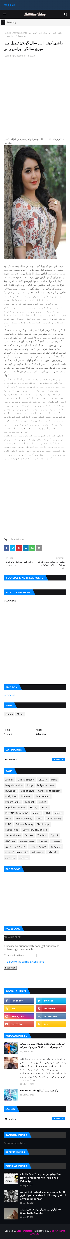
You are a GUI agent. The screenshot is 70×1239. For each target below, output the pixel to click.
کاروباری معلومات (38, 846)
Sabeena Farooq (24, 824)
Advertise (41, 734)
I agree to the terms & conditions (25, 961)
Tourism (42, 835)
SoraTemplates (24, 1230)
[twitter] (51, 1001)
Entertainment (19, 32)
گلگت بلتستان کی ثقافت (16, 852)
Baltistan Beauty (26, 779)
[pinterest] (51, 1008)
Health (44, 807)
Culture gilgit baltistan (49, 790)
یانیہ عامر (24, 857)
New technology (24, 818)
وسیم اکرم (10, 857)
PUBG (8, 824)
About (39, 729)
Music (20, 714)
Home (7, 32)
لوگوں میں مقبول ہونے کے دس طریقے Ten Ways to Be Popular (41, 1211)
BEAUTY (43, 779)
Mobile (58, 813)
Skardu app (43, 824)
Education (26, 796)
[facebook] (19, 1001)
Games (9, 714)
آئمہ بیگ (54, 835)
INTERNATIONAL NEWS (16, 813)
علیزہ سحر (20, 846)
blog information (14, 785)
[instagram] (19, 1016)
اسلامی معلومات (27, 840)
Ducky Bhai (11, 796)
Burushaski (11, 790)
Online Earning (53, 818)
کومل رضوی (56, 846)
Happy (33, 807)
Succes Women (13, 835)
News (39, 818)
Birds (54, 779)
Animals (9, 779)
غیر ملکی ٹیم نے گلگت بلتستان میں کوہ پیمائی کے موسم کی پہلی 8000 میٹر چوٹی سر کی (42, 1045)
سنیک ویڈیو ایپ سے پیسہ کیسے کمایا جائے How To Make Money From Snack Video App (40, 1177)
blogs (30, 785)
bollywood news (45, 785)
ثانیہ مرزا (43, 840)
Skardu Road (11, 829)
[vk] (51, 1016)
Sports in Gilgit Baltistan (35, 829)
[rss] (19, 1008)
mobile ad (9, 4)
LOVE (47, 813)
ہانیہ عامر (52, 852)
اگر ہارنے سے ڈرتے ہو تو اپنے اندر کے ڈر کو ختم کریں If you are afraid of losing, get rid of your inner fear (43, 1195)
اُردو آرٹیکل (10, 840)
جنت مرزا (56, 840)
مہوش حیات (37, 852)
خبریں (8, 846)
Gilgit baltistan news (15, 807)
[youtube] (19, 1024)
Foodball (29, 801)
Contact (8, 734)
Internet (37, 813)
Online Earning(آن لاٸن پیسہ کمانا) (39, 1090)
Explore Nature (13, 801)
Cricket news (27, 790)
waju (8, 55)
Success (29, 835)
